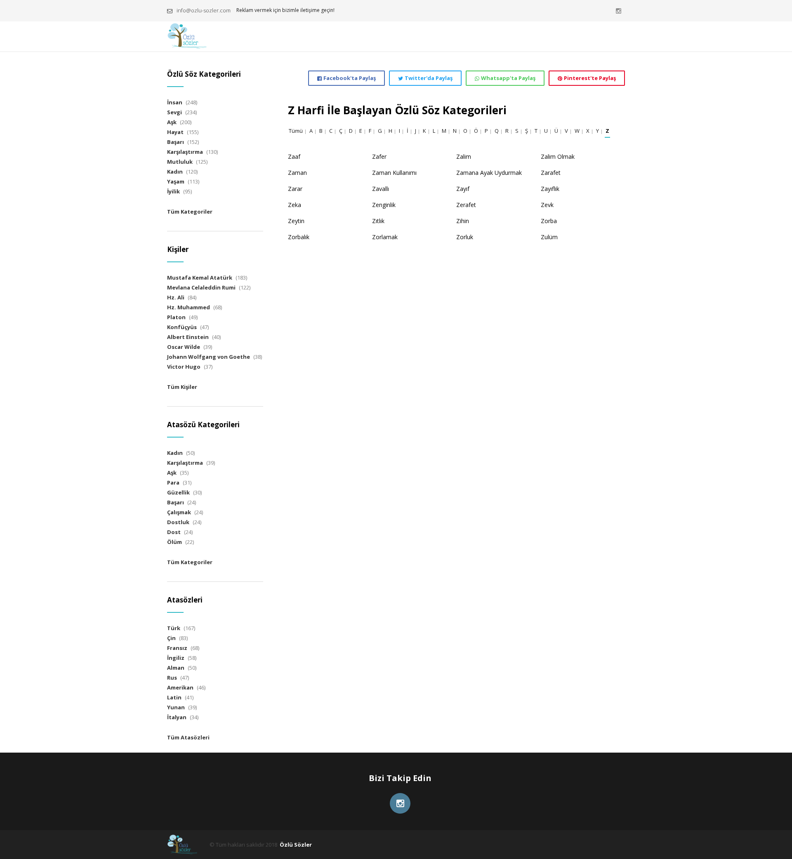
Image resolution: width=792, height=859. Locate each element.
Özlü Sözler (296, 844)
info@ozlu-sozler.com (204, 10)
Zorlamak (385, 237)
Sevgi (174, 112)
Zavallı (380, 189)
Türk (173, 628)
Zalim (463, 156)
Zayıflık (550, 189)
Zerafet (466, 205)
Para (173, 482)
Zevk (547, 205)
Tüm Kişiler (182, 387)
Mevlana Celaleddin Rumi (201, 287)
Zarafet (551, 173)
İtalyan (176, 717)
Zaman (297, 173)
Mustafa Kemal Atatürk (199, 277)
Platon (176, 317)
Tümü (296, 130)
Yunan (176, 707)
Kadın (175, 171)
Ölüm (174, 542)
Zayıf (462, 189)
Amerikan (180, 687)
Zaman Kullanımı (394, 173)
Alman (175, 667)
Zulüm (549, 237)
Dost (174, 532)
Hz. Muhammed (188, 307)
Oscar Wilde (183, 347)
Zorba (549, 221)
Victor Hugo (183, 366)
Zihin (462, 221)
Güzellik (178, 492)
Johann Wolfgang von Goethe (208, 356)
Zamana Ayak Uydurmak (489, 173)
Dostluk (178, 522)
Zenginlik (384, 205)
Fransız (177, 648)
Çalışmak (179, 512)
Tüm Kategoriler (189, 211)
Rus (172, 677)
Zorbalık (298, 237)
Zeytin (296, 221)
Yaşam (175, 181)
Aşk (172, 122)
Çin (171, 638)
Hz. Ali (175, 297)
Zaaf (294, 156)
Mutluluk (180, 161)
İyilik (173, 191)
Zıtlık (378, 221)
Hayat (175, 132)
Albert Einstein (188, 337)
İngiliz (175, 657)
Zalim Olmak (558, 156)
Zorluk (464, 237)
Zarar (295, 189)
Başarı (175, 142)
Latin (174, 697)
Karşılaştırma (185, 151)
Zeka (294, 205)
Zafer (379, 156)
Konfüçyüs (182, 327)
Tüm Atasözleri (188, 737)
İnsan (174, 102)
